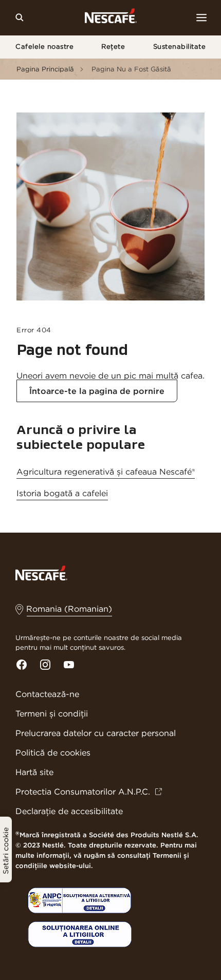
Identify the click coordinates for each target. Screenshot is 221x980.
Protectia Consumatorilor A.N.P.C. (82, 791)
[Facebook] (21, 664)
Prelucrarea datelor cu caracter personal (95, 733)
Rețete (113, 46)
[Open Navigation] (201, 17)
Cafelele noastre (44, 46)
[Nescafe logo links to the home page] (41, 572)
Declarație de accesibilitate (69, 811)
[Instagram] (45, 664)
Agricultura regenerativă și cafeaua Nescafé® (105, 471)
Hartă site (34, 772)
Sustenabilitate (179, 46)
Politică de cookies (52, 752)
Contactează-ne (47, 694)
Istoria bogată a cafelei (62, 493)
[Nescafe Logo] (111, 17)
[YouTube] (69, 664)
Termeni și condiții (51, 713)
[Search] (19, 17)
